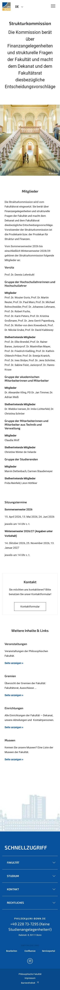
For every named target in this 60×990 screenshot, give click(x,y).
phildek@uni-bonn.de (30, 918)
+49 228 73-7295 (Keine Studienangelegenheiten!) (30, 926)
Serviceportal (48, 951)
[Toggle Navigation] (53, 6)
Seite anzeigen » (14, 663)
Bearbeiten (11, 951)
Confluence (30, 951)
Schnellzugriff (26, 847)
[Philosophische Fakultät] (6, 6)
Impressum (30, 978)
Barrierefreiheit (28, 983)
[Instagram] (30, 961)
